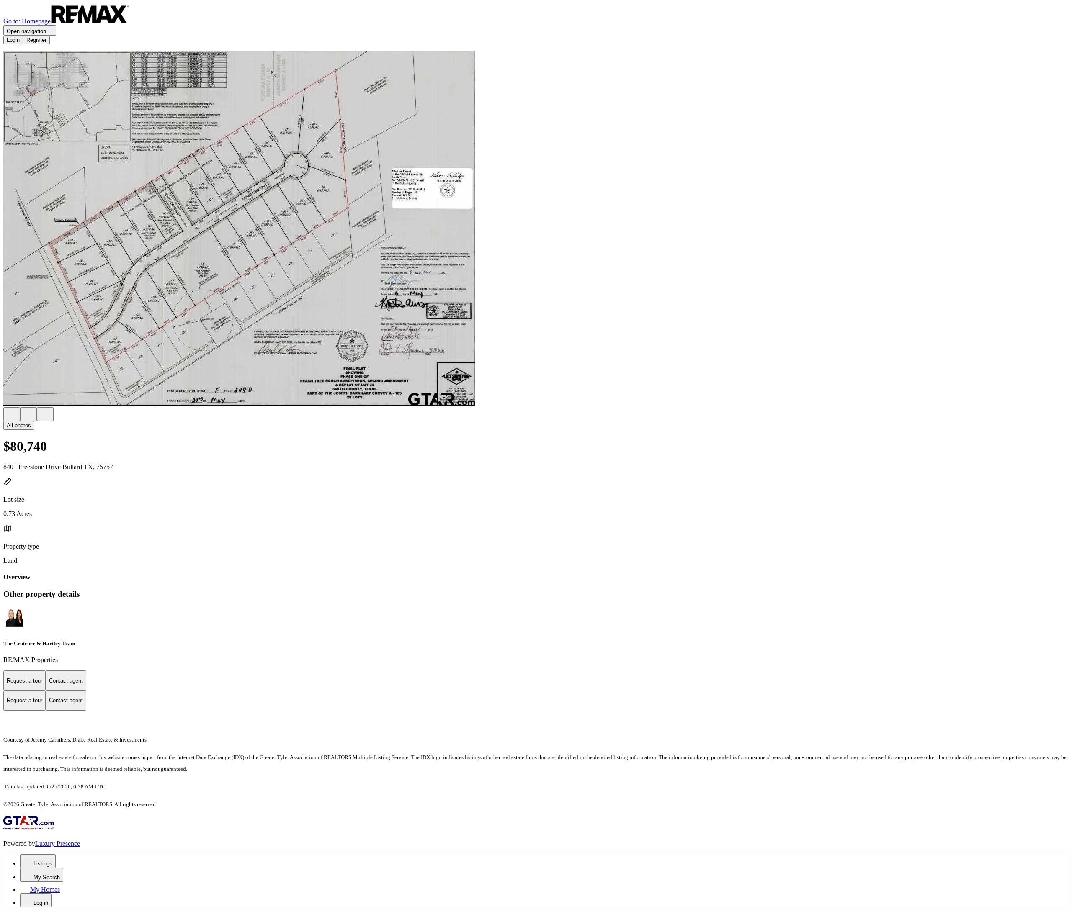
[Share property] (45, 414)
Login (13, 40)
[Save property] (28, 414)
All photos (19, 425)
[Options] (11, 414)
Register (36, 40)
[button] (536, 229)
